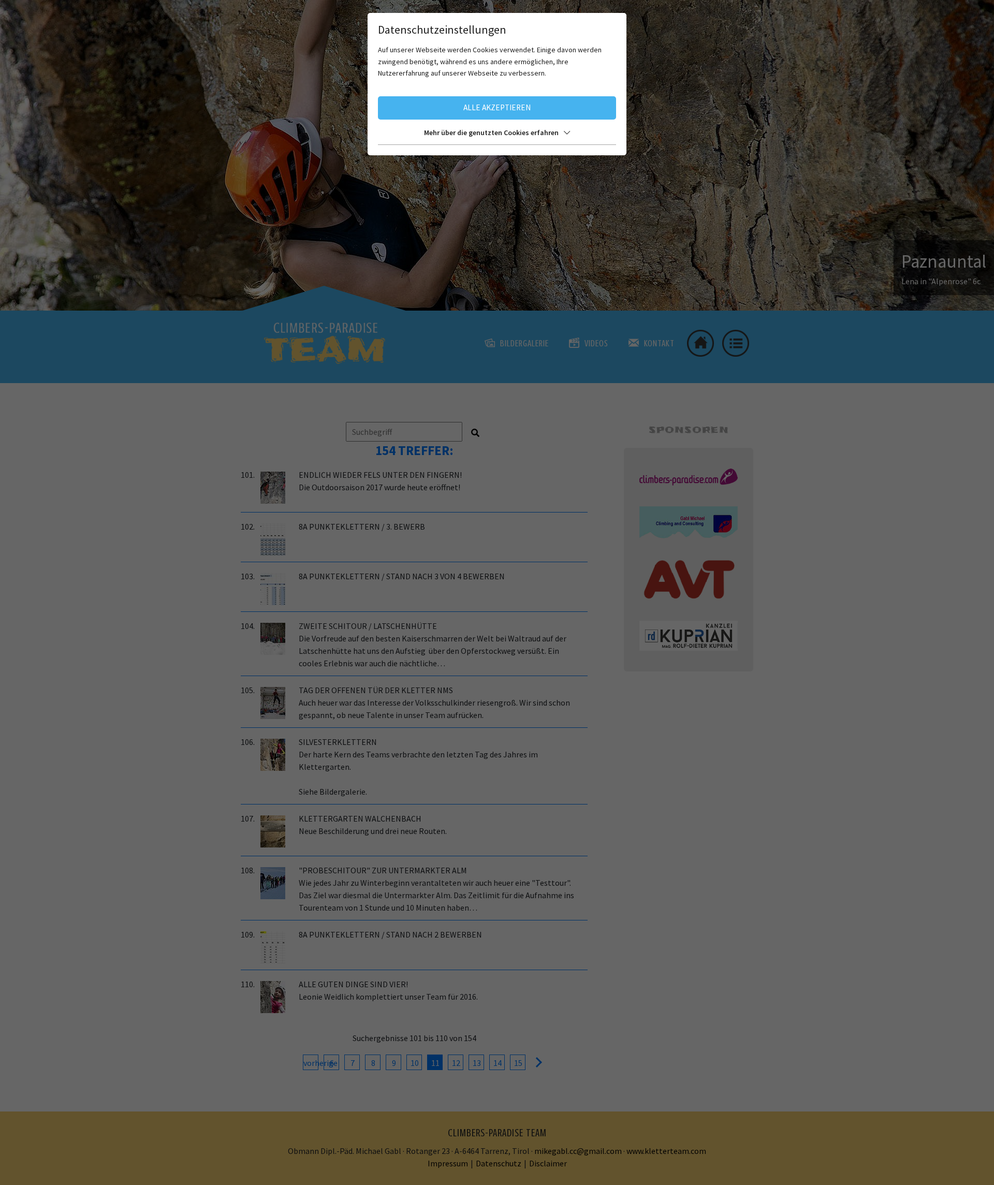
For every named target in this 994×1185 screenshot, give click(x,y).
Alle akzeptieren (497, 107)
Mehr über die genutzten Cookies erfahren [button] (491, 132)
